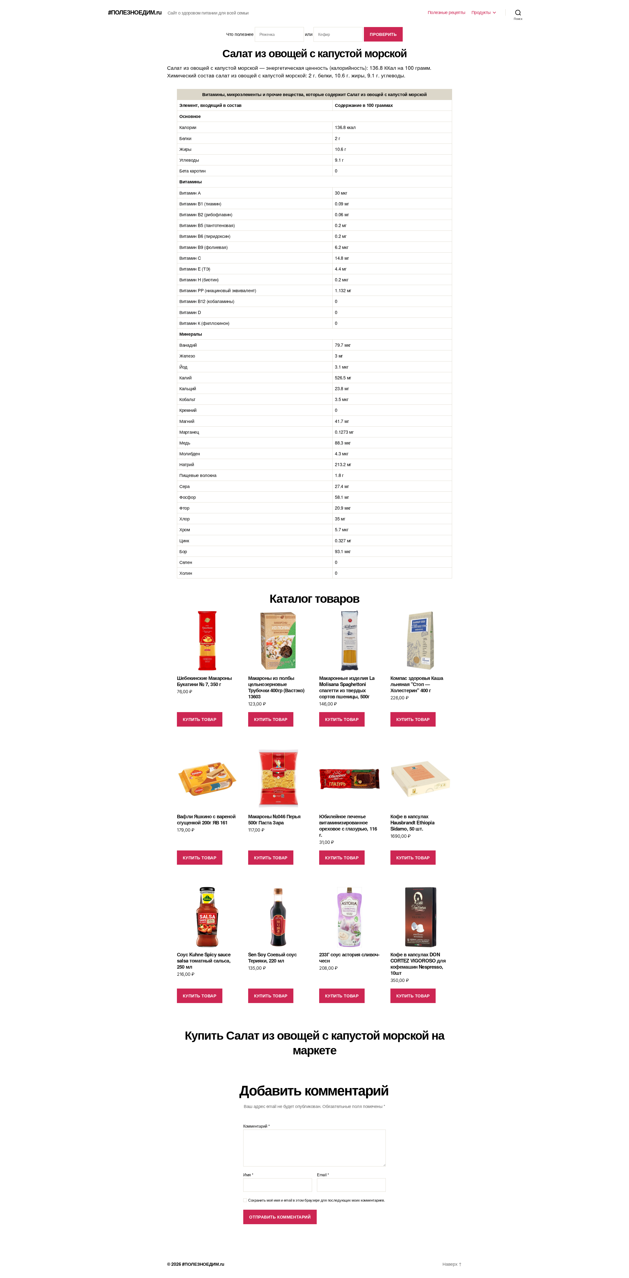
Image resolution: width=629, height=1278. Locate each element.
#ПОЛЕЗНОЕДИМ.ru (135, 12)
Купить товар (199, 719)
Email (323, 1175)
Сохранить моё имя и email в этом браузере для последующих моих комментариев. (316, 1200)
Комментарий (256, 1126)
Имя (248, 1175)
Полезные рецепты (446, 12)
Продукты (481, 12)
